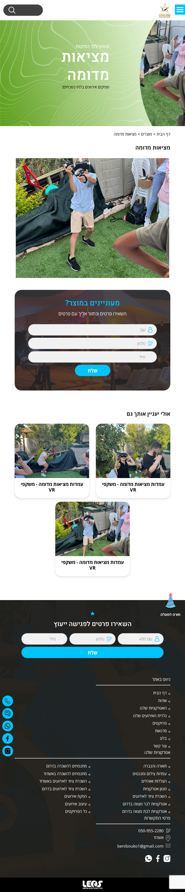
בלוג (163, 738)
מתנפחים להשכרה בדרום (66, 766)
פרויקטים (160, 723)
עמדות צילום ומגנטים (150, 773)
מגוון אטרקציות (155, 788)
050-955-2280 (151, 830)
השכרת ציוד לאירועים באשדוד (63, 781)
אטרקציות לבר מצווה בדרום (145, 803)
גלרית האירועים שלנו (150, 715)
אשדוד (158, 837)
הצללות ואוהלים (154, 781)
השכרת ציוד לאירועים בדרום (64, 788)
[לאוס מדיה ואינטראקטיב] (92, 885)
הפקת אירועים (75, 796)
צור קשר (160, 746)
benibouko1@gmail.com (140, 846)
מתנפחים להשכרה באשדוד (65, 773)
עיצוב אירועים (76, 803)
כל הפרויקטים (76, 811)
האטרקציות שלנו (153, 708)
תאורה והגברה (155, 766)
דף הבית (163, 134)
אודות (162, 700)
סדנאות (161, 730)
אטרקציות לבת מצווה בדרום (144, 811)
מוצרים (146, 134)
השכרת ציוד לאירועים (150, 796)
